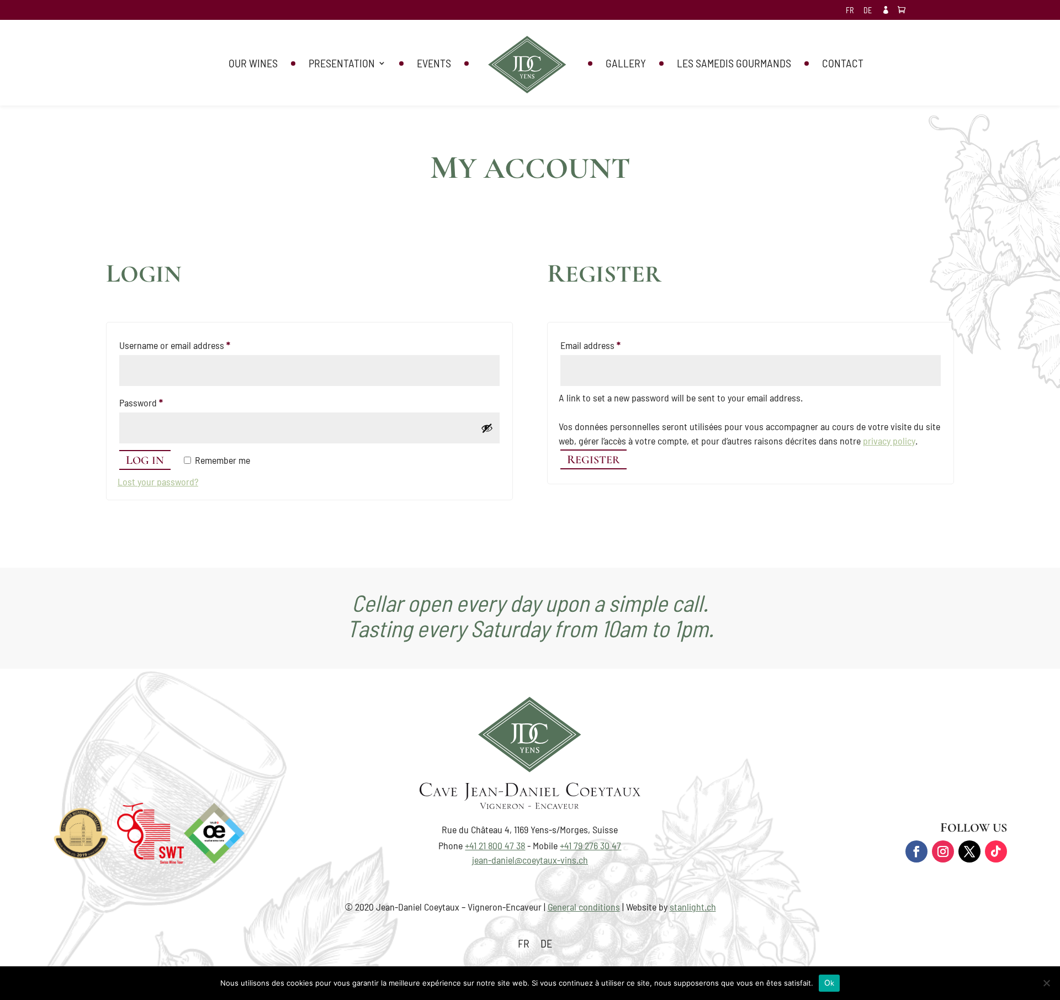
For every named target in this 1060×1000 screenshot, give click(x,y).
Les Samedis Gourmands (734, 64)
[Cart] (904, 10)
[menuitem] (850, 13)
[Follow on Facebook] (916, 851)
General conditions (584, 907)
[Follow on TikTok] (996, 851)
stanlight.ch (693, 907)
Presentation (342, 64)
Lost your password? (158, 481)
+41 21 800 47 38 (495, 845)
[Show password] (487, 428)
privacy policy (889, 441)
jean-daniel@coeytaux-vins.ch (530, 860)
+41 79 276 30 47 (590, 845)
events (434, 64)
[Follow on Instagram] (943, 851)
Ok (829, 982)
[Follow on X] (969, 851)
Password (158, 402)
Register (593, 459)
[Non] (1046, 982)
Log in (145, 460)
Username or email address (191, 344)
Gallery (626, 64)
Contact (842, 64)
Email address (607, 344)
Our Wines (253, 64)
